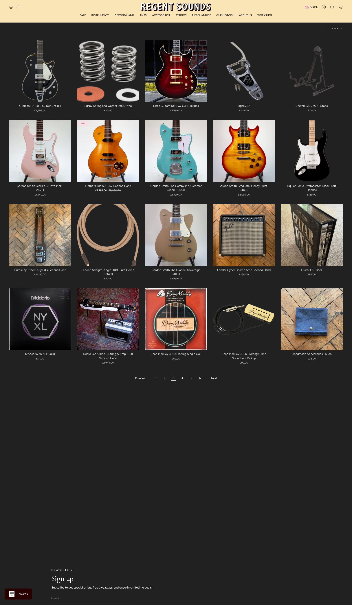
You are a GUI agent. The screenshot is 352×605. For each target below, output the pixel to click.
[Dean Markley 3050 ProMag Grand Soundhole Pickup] (244, 319)
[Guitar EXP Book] (312, 235)
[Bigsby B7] (244, 71)
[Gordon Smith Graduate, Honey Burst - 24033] (244, 151)
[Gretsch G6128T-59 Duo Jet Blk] (40, 71)
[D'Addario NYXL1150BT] (40, 319)
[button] (332, 7)
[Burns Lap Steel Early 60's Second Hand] (40, 235)
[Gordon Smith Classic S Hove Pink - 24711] (40, 151)
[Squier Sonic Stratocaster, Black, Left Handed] (312, 151)
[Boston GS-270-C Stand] (312, 71)
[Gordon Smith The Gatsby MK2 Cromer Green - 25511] (176, 151)
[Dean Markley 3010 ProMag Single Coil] (176, 319)
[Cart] (340, 7)
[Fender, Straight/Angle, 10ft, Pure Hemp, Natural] (108, 235)
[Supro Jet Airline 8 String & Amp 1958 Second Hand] (108, 319)
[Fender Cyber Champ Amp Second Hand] (244, 235)
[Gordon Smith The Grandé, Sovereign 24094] (176, 235)
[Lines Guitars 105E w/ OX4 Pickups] (176, 71)
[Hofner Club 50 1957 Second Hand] (108, 151)
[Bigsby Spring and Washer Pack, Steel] (108, 71)
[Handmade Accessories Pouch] (312, 319)
